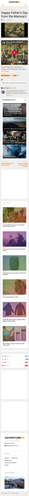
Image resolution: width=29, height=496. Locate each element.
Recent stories (7, 202)
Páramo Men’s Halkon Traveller (10, 297)
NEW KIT (4, 223)
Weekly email (8, 460)
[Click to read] (14, 124)
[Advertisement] (14, 184)
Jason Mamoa (5, 71)
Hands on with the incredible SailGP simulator (23, 165)
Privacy (7, 465)
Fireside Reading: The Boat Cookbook (7, 164)
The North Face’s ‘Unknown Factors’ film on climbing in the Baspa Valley (13, 113)
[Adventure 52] (14, 2)
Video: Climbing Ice (10, 156)
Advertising (14, 458)
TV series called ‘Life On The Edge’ (14, 129)
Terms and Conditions (10, 462)
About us (7, 458)
